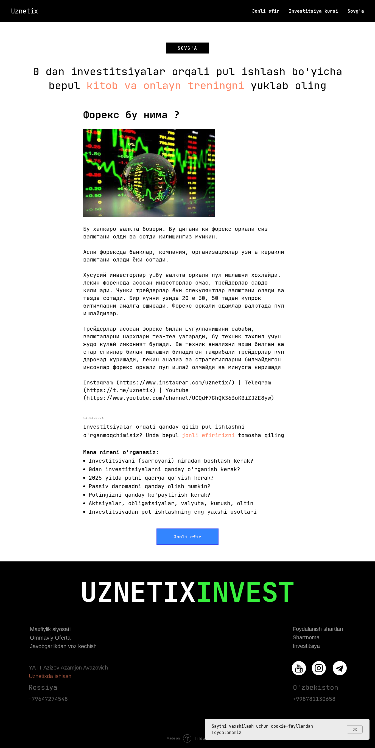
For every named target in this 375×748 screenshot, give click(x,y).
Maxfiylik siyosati (50, 629)
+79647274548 (48, 698)
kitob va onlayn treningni (165, 85)
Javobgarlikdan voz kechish (63, 646)
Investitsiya (306, 646)
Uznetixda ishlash (50, 676)
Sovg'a (356, 11)
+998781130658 (314, 698)
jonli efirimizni (208, 435)
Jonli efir (265, 11)
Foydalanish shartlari (318, 629)
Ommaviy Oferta (50, 638)
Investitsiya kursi (313, 11)
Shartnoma (306, 637)
